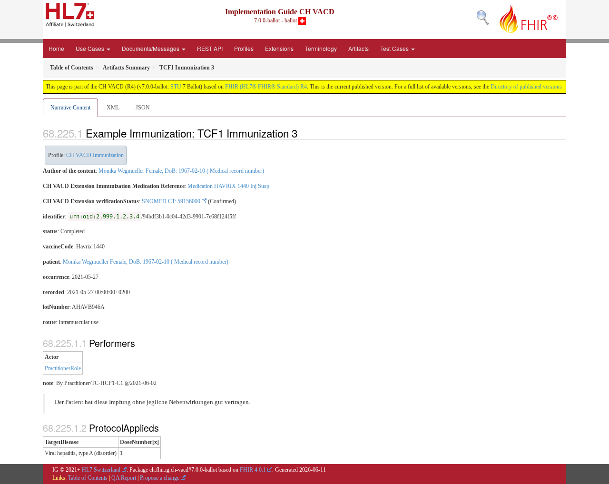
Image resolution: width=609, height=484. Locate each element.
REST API (210, 48)
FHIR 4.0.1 (253, 469)
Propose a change (159, 477)
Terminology (321, 48)
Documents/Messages (151, 48)
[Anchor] (302, 133)
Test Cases (395, 48)
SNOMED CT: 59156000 (171, 201)
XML (113, 107)
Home (56, 48)
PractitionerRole (63, 368)
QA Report (123, 477)
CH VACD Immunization (95, 155)
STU (175, 86)
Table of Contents (88, 477)
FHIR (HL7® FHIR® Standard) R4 (266, 86)
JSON (143, 107)
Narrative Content (70, 107)
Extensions (279, 48)
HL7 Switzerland (101, 469)
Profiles (244, 48)
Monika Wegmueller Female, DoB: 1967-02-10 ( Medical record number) (181, 171)
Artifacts (358, 48)
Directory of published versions (526, 86)
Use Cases (91, 48)
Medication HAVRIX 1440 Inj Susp (228, 186)
